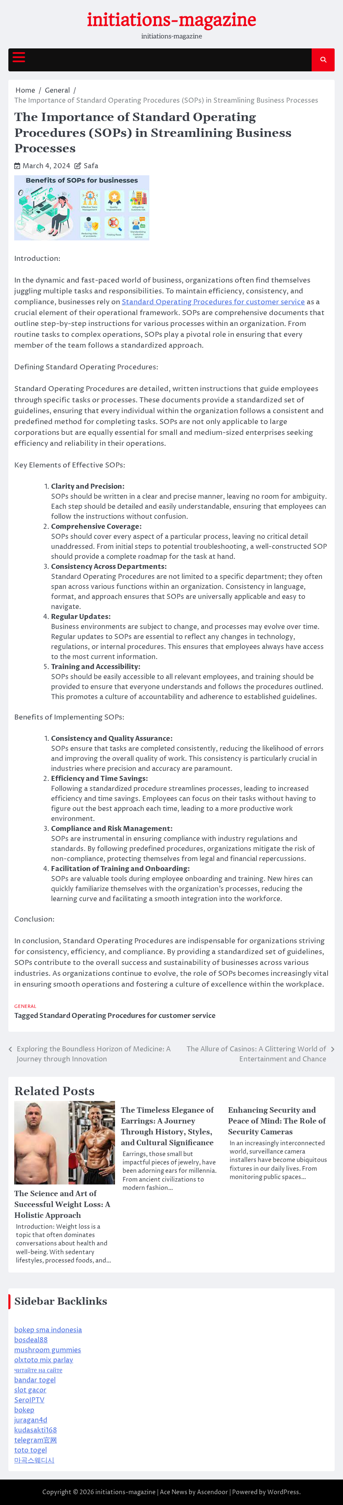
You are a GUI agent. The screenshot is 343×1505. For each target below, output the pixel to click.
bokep (24, 1410)
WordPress (283, 1492)
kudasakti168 (35, 1430)
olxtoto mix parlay (43, 1360)
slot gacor (30, 1390)
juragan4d (30, 1420)
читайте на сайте (38, 1370)
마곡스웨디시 (34, 1460)
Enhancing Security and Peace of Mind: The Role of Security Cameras (277, 1121)
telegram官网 (35, 1440)
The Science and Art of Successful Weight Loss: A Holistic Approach (62, 1204)
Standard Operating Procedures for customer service (213, 302)
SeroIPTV (29, 1400)
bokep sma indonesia (48, 1330)
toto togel (30, 1450)
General (25, 1006)
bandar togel (35, 1380)
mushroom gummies (47, 1350)
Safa (91, 166)
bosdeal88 (31, 1340)
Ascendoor (212, 1492)
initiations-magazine (171, 20)
